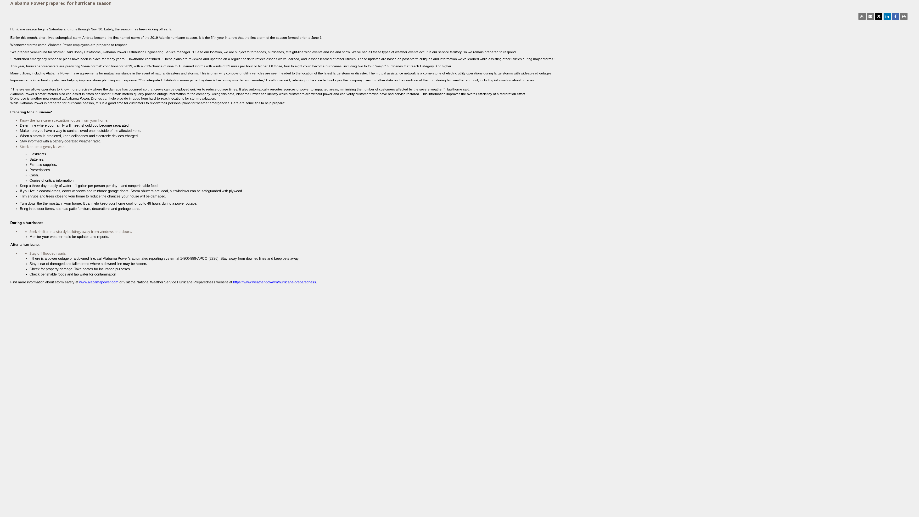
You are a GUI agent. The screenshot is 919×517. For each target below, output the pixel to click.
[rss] (862, 16)
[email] (870, 16)
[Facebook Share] (895, 16)
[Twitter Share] (878, 16)
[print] (904, 16)
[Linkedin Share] (887, 16)
